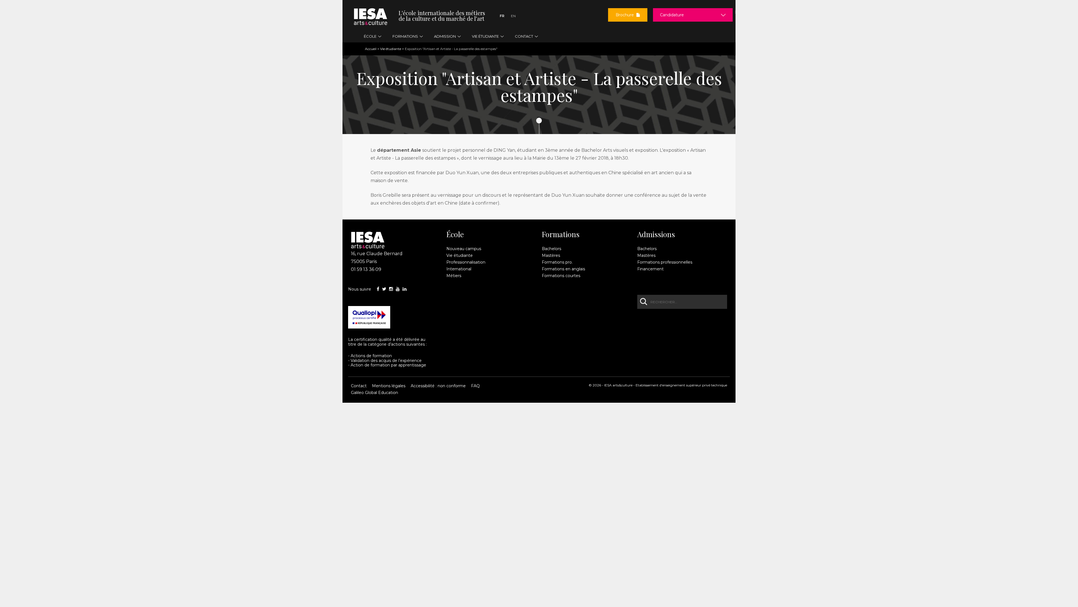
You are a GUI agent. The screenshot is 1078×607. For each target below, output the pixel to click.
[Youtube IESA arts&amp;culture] (398, 289)
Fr (502, 16)
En (513, 16)
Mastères (551, 255)
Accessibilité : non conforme (438, 385)
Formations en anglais (563, 268)
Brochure (625, 14)
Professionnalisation (465, 262)
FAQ (475, 385)
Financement (650, 268)
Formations (560, 234)
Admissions (656, 234)
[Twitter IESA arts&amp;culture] (384, 289)
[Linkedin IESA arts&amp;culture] (404, 289)
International (458, 268)
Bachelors (551, 248)
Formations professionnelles (664, 262)
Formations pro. (557, 262)
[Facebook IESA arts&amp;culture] (378, 289)
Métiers (453, 275)
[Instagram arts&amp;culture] (391, 289)
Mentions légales (388, 385)
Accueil (370, 49)
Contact (359, 385)
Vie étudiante (390, 49)
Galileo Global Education (374, 392)
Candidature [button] (672, 14)
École (455, 234)
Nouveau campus (463, 248)
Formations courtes (561, 275)
